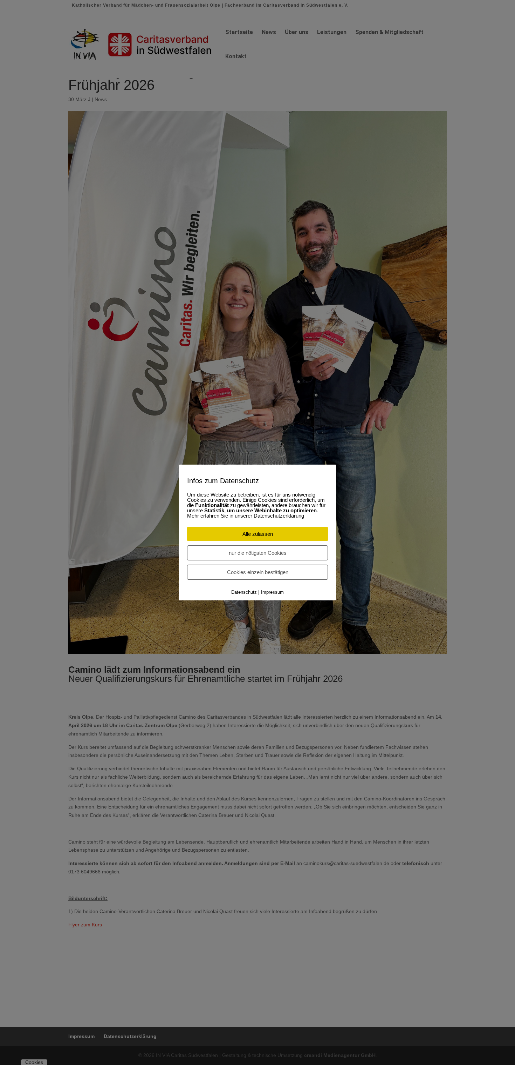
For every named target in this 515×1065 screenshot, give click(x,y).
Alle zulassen (257, 534)
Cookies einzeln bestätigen (257, 572)
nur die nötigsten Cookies (258, 553)
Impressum (272, 592)
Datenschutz (244, 592)
